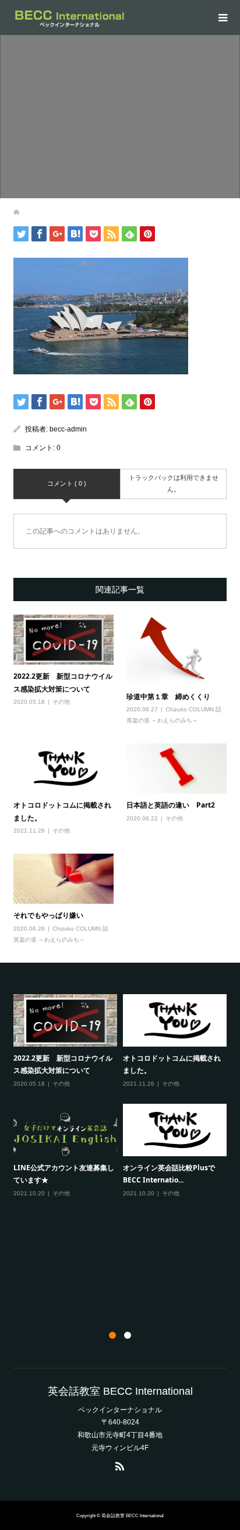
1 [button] (112, 1335)
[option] (122, 1096)
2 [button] (127, 1335)
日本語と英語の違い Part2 (170, 805)
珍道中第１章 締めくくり (168, 696)
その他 (61, 702)
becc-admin (68, 429)
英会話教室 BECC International (120, 1391)
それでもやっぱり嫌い (48, 915)
